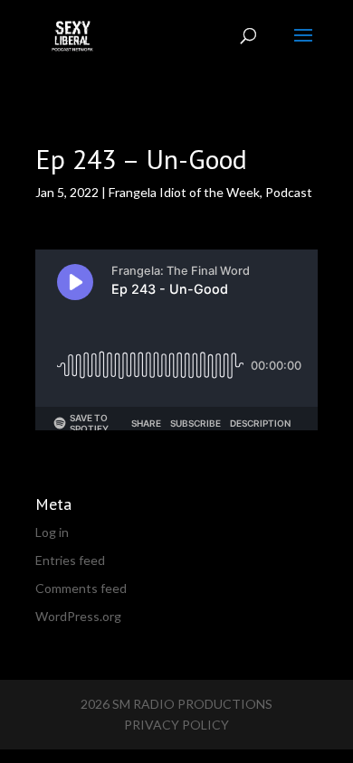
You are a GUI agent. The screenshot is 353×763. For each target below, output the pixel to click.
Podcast (288, 192)
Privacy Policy (176, 724)
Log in (52, 532)
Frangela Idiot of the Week (184, 192)
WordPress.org (78, 616)
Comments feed (81, 588)
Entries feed (70, 560)
